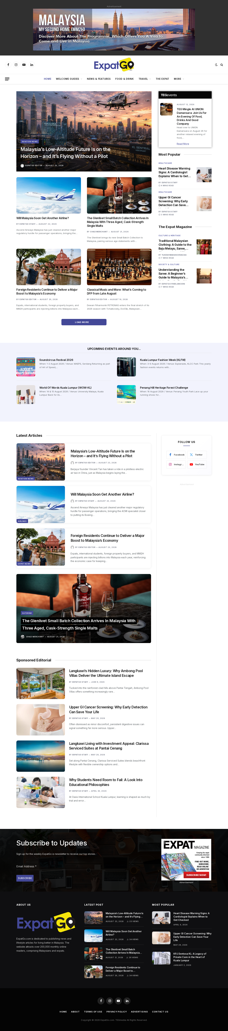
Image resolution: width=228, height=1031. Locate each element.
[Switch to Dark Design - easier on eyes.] (216, 64)
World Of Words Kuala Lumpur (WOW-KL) (65, 387)
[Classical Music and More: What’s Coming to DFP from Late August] (119, 267)
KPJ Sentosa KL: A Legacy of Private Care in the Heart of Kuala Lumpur (189, 957)
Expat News (24, 564)
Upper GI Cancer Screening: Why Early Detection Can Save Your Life (173, 201)
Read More (183, 143)
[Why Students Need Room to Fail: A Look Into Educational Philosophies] (40, 792)
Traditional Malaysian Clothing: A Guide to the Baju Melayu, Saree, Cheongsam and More (175, 245)
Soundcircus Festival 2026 (56, 360)
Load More (82, 322)
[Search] (221, 65)
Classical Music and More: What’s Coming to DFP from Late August (116, 291)
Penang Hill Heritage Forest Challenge (164, 387)
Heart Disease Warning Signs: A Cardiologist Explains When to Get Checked (174, 172)
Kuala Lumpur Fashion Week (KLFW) (163, 360)
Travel (143, 78)
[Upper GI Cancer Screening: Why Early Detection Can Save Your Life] (204, 203)
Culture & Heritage (170, 236)
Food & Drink (124, 78)
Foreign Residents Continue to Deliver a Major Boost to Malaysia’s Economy (47, 291)
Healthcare (165, 163)
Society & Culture (169, 264)
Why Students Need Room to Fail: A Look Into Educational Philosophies (106, 782)
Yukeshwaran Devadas (174, 255)
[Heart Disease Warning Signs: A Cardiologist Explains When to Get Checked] (204, 174)
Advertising (139, 1011)
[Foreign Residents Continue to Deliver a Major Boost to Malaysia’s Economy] (48, 267)
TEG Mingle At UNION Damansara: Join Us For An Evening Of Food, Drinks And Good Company (192, 116)
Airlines (22, 521)
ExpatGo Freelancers (173, 284)
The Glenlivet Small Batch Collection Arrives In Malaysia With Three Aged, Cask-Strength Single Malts (118, 221)
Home (47, 78)
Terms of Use (93, 1011)
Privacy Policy (116, 1011)
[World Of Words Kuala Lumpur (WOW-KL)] (25, 394)
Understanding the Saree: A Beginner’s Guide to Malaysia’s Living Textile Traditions (175, 273)
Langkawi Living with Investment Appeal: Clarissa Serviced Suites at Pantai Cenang (109, 746)
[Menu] (7, 79)
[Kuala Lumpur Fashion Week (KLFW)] (126, 366)
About (75, 1011)
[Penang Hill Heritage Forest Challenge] (126, 394)
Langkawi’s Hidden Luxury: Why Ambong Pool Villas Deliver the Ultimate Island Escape (106, 673)
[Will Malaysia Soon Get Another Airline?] (48, 195)
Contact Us (160, 1011)
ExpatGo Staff (27, 224)
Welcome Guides (67, 78)
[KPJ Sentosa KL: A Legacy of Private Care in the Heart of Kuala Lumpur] (161, 958)
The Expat (162, 78)
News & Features (99, 78)
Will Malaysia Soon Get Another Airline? (42, 218)
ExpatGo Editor (33, 165)
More (177, 78)
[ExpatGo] (114, 64)
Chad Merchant (99, 232)
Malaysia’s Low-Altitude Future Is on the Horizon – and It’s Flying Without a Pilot (65, 152)
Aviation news (30, 141)
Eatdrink (27, 613)
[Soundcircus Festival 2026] (25, 366)
